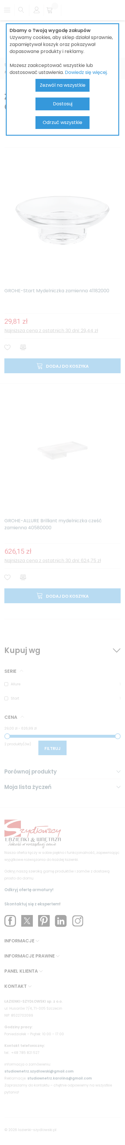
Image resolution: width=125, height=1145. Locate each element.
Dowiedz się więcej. (86, 72)
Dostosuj (62, 103)
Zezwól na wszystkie (62, 85)
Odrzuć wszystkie (62, 122)
